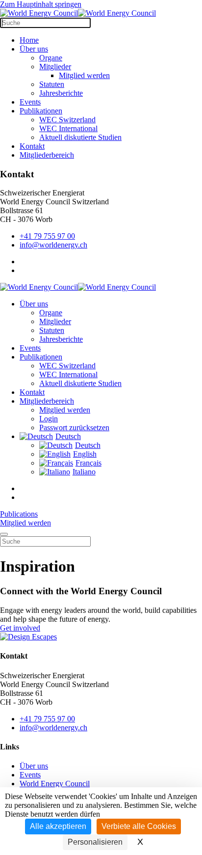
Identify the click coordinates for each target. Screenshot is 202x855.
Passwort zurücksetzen (74, 427)
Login (48, 418)
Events (30, 102)
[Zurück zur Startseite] (78, 13)
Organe (50, 58)
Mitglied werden (84, 75)
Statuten (51, 84)
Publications (19, 514)
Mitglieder (55, 66)
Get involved (20, 628)
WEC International (68, 128)
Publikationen (41, 111)
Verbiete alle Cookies (138, 826)
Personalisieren (95, 842)
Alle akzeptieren (58, 826)
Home (29, 40)
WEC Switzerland (67, 119)
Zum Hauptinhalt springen (40, 4)
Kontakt (32, 146)
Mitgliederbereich (47, 155)
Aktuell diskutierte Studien (80, 137)
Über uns (34, 49)
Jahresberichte (61, 93)
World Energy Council (55, 783)
